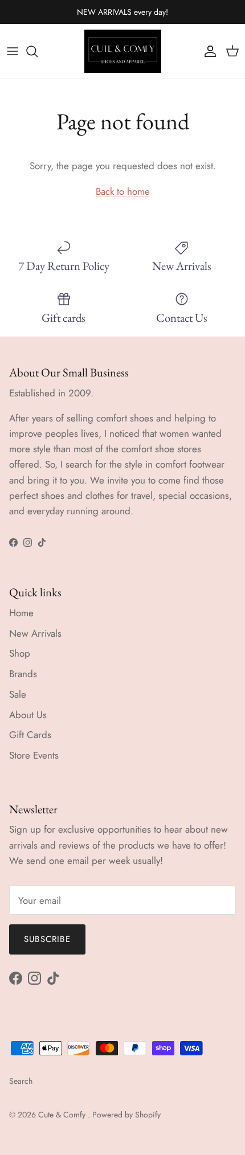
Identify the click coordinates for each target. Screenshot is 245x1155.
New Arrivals (35, 633)
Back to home (123, 191)
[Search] (37, 51)
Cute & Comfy (63, 1114)
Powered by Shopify (126, 1114)
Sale (17, 694)
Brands (23, 674)
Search (20, 1081)
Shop (19, 653)
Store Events (34, 755)
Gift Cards (30, 735)
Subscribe (47, 939)
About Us (28, 715)
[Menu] (12, 51)
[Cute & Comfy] (122, 51)
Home (21, 613)
